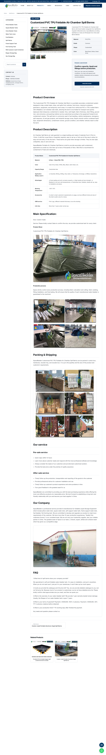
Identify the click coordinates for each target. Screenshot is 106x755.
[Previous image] (33, 40)
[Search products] (24, 64)
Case (67, 5)
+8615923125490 (67, 1)
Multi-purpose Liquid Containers (15, 49)
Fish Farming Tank (11, 46)
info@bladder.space (81, 1)
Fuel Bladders (9, 37)
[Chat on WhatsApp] (101, 750)
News (49, 5)
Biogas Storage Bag (11, 53)
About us (30, 5)
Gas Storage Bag (10, 56)
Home (22, 5)
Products (40, 5)
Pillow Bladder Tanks (11, 24)
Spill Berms (11, 13)
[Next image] (64, 40)
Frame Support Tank (11, 43)
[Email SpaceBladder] (101, 745)
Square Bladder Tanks (12, 27)
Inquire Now (87, 83)
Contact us (77, 5)
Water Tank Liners (11, 34)
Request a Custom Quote (93, 5)
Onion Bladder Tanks (11, 31)
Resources (58, 5)
